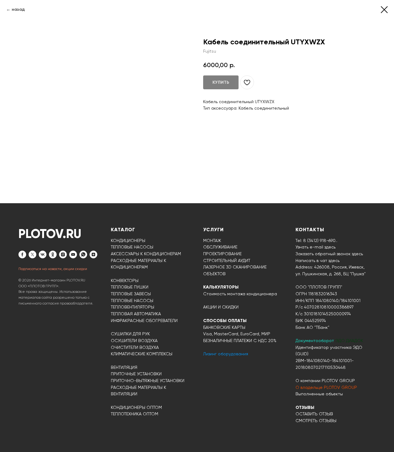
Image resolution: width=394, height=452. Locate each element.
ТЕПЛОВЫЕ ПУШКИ (129, 287)
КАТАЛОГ (123, 229)
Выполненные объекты (319, 393)
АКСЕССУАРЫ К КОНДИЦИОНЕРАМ (146, 253)
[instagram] (63, 254)
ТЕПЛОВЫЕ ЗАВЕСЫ (131, 293)
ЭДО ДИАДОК (349, 340)
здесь (334, 260)
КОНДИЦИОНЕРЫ (128, 240)
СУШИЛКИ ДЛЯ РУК (130, 333)
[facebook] (22, 254)
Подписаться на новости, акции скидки (52, 269)
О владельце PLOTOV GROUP (326, 387)
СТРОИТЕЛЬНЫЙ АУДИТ (226, 260)
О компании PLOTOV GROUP (325, 380)
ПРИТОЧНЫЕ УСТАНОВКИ (136, 373)
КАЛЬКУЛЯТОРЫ (221, 287)
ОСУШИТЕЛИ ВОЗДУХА (134, 340)
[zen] (93, 254)
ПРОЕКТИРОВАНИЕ (222, 253)
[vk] (42, 254)
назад (18, 9)
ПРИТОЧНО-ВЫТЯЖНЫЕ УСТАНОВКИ (147, 380)
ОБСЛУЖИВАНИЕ (220, 246)
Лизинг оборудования (225, 353)
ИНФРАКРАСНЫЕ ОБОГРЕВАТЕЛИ (144, 320)
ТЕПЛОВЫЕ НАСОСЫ (132, 246)
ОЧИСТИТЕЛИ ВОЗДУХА (135, 347)
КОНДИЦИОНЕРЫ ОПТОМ (136, 407)
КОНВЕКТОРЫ (125, 280)
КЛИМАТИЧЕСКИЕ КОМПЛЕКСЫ (141, 353)
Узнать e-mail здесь (316, 247)
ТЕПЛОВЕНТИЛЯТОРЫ (132, 307)
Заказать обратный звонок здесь (329, 253)
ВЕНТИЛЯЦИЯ (124, 367)
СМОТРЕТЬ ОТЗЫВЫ (316, 420)
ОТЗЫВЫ (305, 407)
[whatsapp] (83, 254)
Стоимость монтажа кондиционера (240, 293)
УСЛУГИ (213, 229)
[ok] (53, 254)
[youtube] (73, 254)
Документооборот (315, 340)
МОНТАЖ (212, 240)
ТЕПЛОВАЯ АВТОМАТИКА (136, 313)
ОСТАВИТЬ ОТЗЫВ (314, 413)
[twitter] (32, 254)
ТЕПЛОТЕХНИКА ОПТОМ (134, 413)
